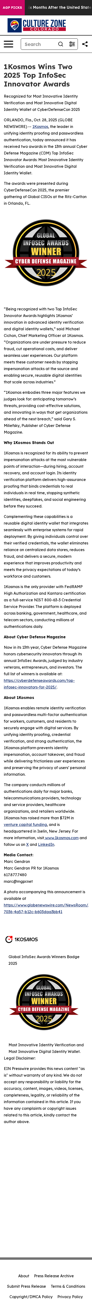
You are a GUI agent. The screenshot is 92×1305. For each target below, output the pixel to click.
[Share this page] (85, 44)
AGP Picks (12, 7)
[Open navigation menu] (8, 44)
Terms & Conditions (68, 1286)
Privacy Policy (70, 1296)
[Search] (60, 44)
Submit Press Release (26, 1286)
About (23, 1275)
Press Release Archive (54, 1275)
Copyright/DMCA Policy (31, 1296)
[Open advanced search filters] (72, 44)
